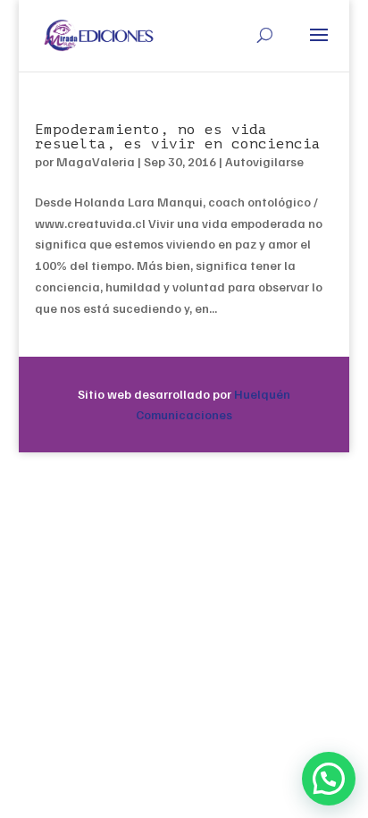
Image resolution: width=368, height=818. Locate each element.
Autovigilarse (264, 161)
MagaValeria (95, 161)
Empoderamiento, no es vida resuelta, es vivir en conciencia (178, 137)
